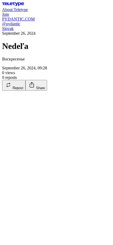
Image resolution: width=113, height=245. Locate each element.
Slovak (8, 28)
